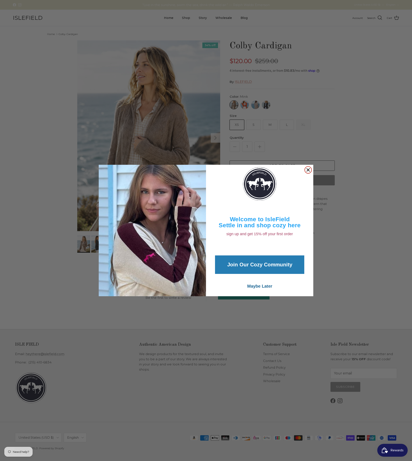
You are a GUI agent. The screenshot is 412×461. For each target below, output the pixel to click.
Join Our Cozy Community (259, 264)
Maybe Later (259, 286)
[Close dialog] (308, 169)
